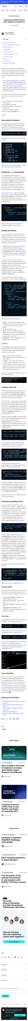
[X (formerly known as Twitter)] (11, 957)
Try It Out (5, 58)
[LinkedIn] (5, 957)
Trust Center (4, 1004)
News (7, 10)
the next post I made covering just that (15, 685)
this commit (9, 165)
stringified (18, 489)
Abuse (25, 1004)
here (24, 279)
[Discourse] (18, 957)
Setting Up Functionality (11, 44)
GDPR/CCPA (18, 1004)
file (7, 270)
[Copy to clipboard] (24, 133)
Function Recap (8, 56)
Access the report (14, 941)
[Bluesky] (8, 957)
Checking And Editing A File (10, 54)
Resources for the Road (9, 63)
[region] (14, 133)
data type (12, 355)
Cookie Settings (5, 1006)
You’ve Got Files (7, 61)
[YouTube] (15, 957)
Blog (3, 10)
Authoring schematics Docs (10, 711)
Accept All (20, 1015)
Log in (20, 6)
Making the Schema (8, 47)
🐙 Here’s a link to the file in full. (12, 583)
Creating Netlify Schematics (13, 80)
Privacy (11, 1004)
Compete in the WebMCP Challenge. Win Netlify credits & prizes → (12, 2)
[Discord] (22, 957)
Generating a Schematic (9, 42)
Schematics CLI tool (9, 123)
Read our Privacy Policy (10, 1012)
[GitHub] (2, 957)
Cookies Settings (14, 1018)
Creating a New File (8, 51)
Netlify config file (5, 402)
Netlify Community (10, 690)
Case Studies (13, 10)
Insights (25, 10)
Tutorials (20, 10)
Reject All (8, 1015)
